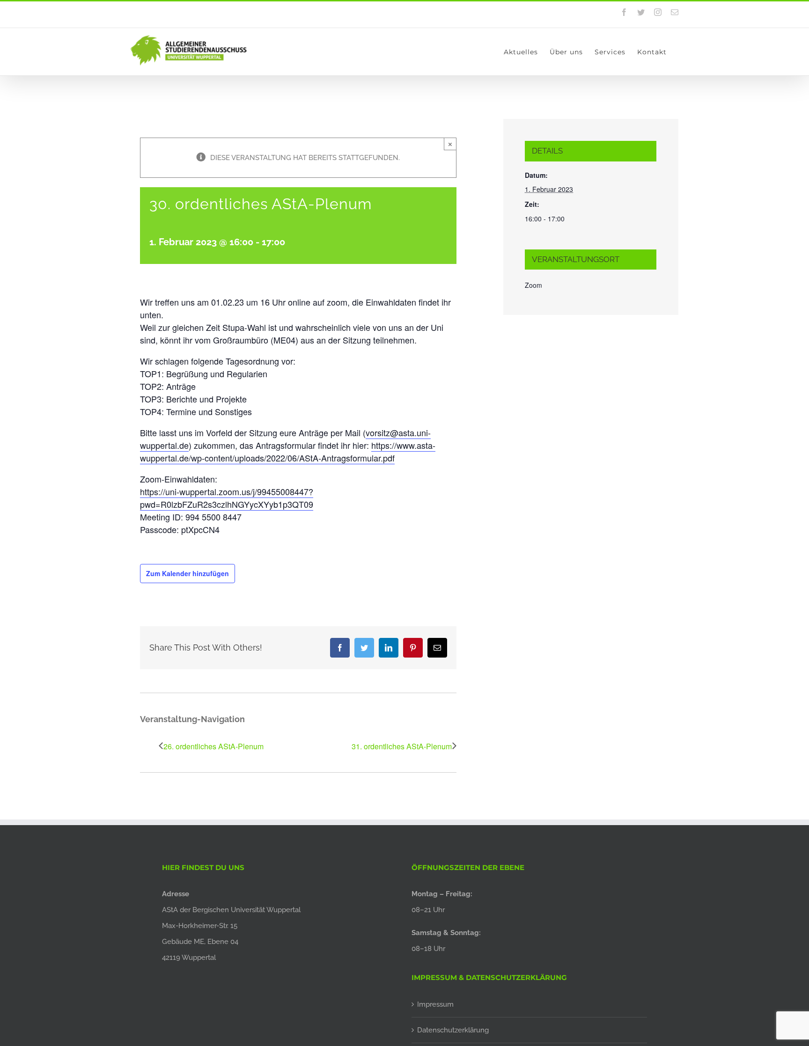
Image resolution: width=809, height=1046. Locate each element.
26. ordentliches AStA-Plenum (213, 746)
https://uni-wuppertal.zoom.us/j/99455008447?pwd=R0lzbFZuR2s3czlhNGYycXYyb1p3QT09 (226, 497)
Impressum (435, 1004)
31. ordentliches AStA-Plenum (402, 746)
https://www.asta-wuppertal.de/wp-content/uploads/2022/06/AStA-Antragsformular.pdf (287, 451)
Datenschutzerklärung (453, 1030)
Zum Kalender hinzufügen (187, 573)
